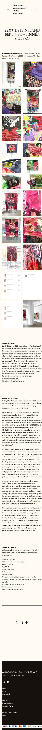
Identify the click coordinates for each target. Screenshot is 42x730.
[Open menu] (31, 9)
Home (4, 688)
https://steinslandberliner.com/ (12, 589)
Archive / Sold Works (9, 712)
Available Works (7, 706)
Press (4, 691)
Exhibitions (6, 700)
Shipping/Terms (7, 703)
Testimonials (6, 694)
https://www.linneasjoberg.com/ (13, 381)
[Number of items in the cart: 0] (36, 9)
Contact (4, 715)
